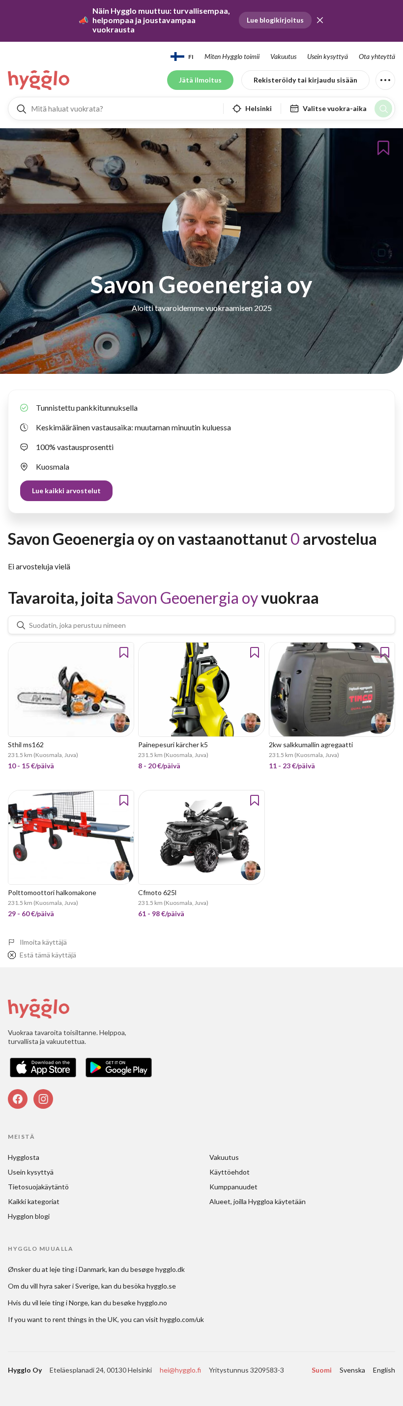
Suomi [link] (322, 1370)
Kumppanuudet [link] (233, 1186)
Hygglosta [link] (23, 1157)
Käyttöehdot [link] (229, 1172)
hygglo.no (152, 1302)
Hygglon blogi (29, 1216)
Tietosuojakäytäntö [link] (38, 1186)
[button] (320, 20)
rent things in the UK (85, 1319)
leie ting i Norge (64, 1302)
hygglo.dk (170, 1269)
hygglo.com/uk (182, 1319)
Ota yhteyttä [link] (377, 56)
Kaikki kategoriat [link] (33, 1201)
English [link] (384, 1370)
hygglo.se (161, 1286)
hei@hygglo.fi (180, 1370)
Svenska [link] (352, 1370)
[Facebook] (18, 1099)
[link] (39, 80)
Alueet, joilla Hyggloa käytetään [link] (257, 1201)
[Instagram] (43, 1099)
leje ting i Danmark (78, 1269)
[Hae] (383, 108)
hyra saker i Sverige (68, 1286)
